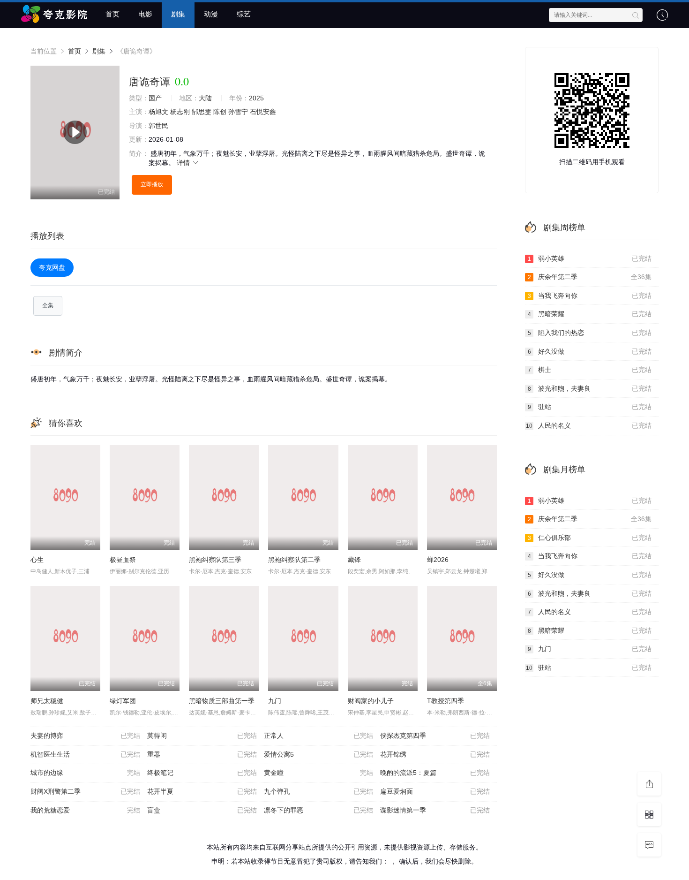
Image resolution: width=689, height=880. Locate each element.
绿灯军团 (123, 701)
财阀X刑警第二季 (85, 791)
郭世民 (158, 125)
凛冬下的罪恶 (319, 810)
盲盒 (202, 810)
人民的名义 (589, 425)
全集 (47, 305)
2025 (256, 98)
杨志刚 (180, 111)
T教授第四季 (445, 701)
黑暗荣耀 (590, 314)
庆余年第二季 (590, 277)
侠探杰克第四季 (435, 735)
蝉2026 (438, 559)
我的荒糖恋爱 (85, 810)
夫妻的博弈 (85, 735)
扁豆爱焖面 (435, 791)
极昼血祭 (123, 559)
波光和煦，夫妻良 (590, 388)
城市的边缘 (85, 772)
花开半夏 (202, 791)
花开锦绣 (435, 754)
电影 (145, 14)
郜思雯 (201, 111)
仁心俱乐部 (590, 537)
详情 (184, 163)
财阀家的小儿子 (371, 701)
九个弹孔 (319, 791)
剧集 (178, 14)
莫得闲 (202, 735)
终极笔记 (202, 772)
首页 (112, 14)
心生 (37, 559)
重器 (202, 754)
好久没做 (590, 351)
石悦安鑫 (263, 111)
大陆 (205, 98)
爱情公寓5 (319, 754)
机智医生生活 (85, 754)
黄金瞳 (319, 772)
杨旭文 (158, 111)
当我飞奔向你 (590, 295)
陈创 (219, 111)
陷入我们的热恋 (590, 332)
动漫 (211, 14)
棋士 (590, 369)
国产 (155, 98)
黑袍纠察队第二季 (294, 559)
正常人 (319, 735)
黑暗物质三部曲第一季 (222, 701)
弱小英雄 (590, 258)
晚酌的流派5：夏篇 (435, 772)
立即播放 (152, 184)
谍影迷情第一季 (435, 810)
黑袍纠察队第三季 (215, 559)
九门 (274, 701)
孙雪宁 (238, 111)
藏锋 (354, 559)
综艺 (244, 14)
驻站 (590, 406)
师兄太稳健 (46, 701)
